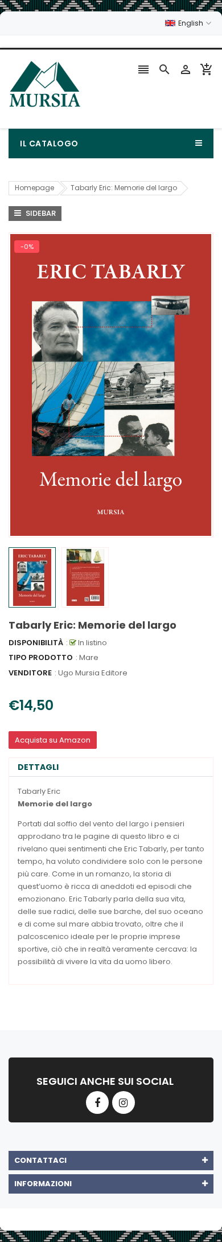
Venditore (30, 672)
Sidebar (40, 213)
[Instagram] (123, 1102)
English (191, 23)
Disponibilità (36, 642)
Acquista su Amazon (53, 740)
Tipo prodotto (41, 657)
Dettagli (38, 767)
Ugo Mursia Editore (93, 672)
